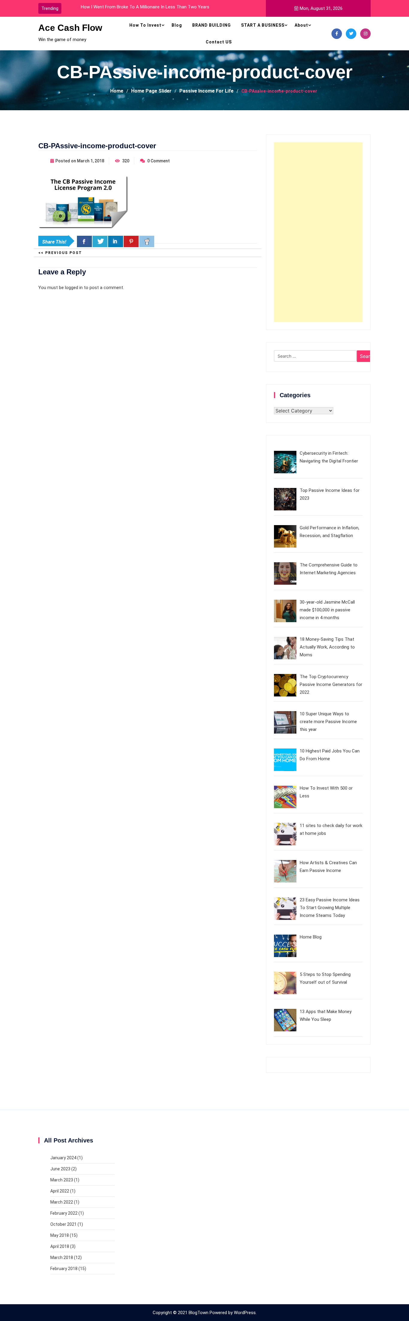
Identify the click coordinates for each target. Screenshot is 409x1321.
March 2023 (61, 1180)
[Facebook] (336, 33)
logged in (74, 287)
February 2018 (64, 1268)
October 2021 (63, 1224)
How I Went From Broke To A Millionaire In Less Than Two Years (145, 7)
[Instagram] (365, 33)
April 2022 (59, 1191)
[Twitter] (351, 33)
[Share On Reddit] (146, 241)
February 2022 (64, 1213)
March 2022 (61, 1202)
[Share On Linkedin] (115, 241)
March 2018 (61, 1257)
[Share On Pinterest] (131, 241)
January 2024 (63, 1157)
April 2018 (59, 1246)
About (301, 25)
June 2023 (60, 1168)
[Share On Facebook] (84, 241)
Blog (177, 25)
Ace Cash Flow (70, 28)
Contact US (219, 42)
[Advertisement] (318, 232)
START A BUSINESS (262, 25)
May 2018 (59, 1235)
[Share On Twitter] (100, 241)
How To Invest (145, 25)
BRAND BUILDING (211, 25)
